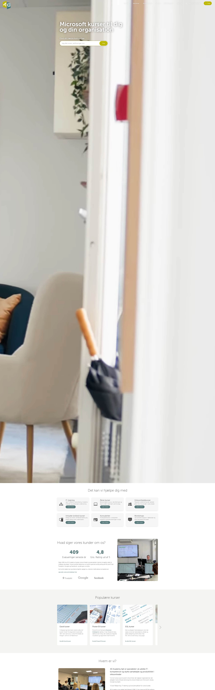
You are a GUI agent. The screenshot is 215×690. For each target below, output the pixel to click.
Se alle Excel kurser (65, 641)
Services (136, 3)
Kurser (126, 3)
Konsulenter (147, 3)
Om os (179, 3)
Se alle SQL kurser (130, 641)
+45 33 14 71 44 (193, 3)
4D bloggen (168, 3)
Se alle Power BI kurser (99, 641)
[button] (160, 627)
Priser (158, 3)
